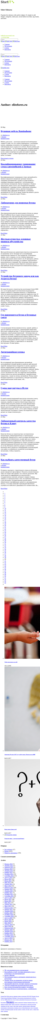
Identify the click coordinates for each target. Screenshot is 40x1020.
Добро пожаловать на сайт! (10, 662)
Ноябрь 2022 (8, 872)
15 (5, 517)
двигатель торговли (31, 1004)
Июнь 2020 (8, 921)
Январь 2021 (8, 909)
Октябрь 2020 (8, 914)
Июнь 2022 (8, 881)
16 (5, 519)
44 (5, 566)
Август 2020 (8, 918)
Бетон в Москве (9, 975)
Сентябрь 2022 (9, 876)
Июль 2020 (7, 919)
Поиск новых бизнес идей (10, 829)
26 (5, 535)
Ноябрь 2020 (8, 913)
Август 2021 (8, 897)
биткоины (30, 1002)
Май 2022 (7, 882)
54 (5, 583)
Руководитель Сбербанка (6, 998)
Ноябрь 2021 (8, 892)
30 (5, 542)
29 (5, 540)
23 (5, 530)
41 (5, 561)
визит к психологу (16, 1004)
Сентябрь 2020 (9, 916)
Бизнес (4, 137)
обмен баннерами (26, 1007)
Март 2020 (7, 926)
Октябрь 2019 (8, 935)
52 (5, 579)
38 (5, 556)
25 (5, 534)
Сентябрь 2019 (9, 936)
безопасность (28, 999)
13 (5, 513)
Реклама (33, 996)
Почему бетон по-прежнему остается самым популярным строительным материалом (18, 981)
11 (5, 510)
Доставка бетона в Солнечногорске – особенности (20, 989)
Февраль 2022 (8, 887)
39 (5, 557)
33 (5, 547)
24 (5, 532)
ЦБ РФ (6, 999)
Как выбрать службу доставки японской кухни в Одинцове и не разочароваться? (19, 972)
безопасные (33, 999)
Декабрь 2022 (8, 870)
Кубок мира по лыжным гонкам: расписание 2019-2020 (19, 996)
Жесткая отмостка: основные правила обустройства (16, 240)
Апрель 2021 (8, 904)
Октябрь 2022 (8, 874)
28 (5, 539)
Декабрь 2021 (8, 891)
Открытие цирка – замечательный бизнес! (14, 838)
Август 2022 (8, 877)
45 (5, 567)
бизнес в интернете (19, 1002)
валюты (6, 1004)
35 (5, 551)
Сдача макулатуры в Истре (14, 388)
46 (5, 569)
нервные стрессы (18, 1007)
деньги (11, 1006)
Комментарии (5, 138)
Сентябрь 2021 (9, 896)
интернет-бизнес (26, 1006)
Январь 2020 (8, 929)
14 (5, 515)
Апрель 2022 (8, 884)
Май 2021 (7, 903)
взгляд (10, 1004)
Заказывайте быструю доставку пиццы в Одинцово (20, 984)
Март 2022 (7, 886)
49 (5, 574)
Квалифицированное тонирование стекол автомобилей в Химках (18, 165)
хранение (6, 1011)
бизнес (10, 1001)
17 (5, 520)
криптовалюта (4, 1007)
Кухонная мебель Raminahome (16, 131)
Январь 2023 (8, 869)
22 (5, 529)
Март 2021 (7, 906)
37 (5, 554)
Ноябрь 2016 (8, 941)
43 (5, 564)
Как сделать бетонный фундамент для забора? (19, 987)
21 (5, 527)
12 (5, 512)
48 (5, 572)
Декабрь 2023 (8, 865)
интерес (20, 1006)
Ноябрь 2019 (8, 933)
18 (5, 522)
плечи (31, 1007)
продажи (16, 1009)
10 (5, 508)
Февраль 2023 (8, 867)
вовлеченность (23, 1004)
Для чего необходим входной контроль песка (18, 985)
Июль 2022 (7, 879)
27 (5, 537)
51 (5, 577)
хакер (2, 1011)
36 (5, 552)
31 (5, 544)
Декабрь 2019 (8, 931)
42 (5, 562)
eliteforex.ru (6, 135)
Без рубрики (8, 849)
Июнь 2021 (8, 901)
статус (31, 1009)
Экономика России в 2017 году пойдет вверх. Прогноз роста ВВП (19, 754)
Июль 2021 (7, 899)
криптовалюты (10, 1007)
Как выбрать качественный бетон (18, 459)
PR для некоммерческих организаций (16, 970)
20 (5, 525)
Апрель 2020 (8, 924)
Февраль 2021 (8, 908)
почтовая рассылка (9, 1009)
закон (17, 1006)
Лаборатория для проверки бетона (18, 203)
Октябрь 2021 (8, 894)
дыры (14, 1006)
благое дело (34, 1002)
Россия (37, 996)
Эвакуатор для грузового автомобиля (16, 999)
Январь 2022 (8, 889)
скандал (19, 1009)
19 (5, 524)
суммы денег (36, 1009)
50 (5, 576)
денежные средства (5, 1006)
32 (5, 545)
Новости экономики (10, 853)
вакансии (3, 1004)
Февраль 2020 (8, 928)
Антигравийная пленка (13, 352)
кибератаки (32, 1006)
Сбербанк (14, 998)
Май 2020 (7, 923)
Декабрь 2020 (8, 911)
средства (27, 1009)
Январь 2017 (8, 940)
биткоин (25, 1002)
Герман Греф (3, 996)
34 (5, 549)
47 (5, 571)
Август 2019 (8, 938)
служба (23, 1009)
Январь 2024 (8, 864)
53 (5, 581)
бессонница (3, 1002)
